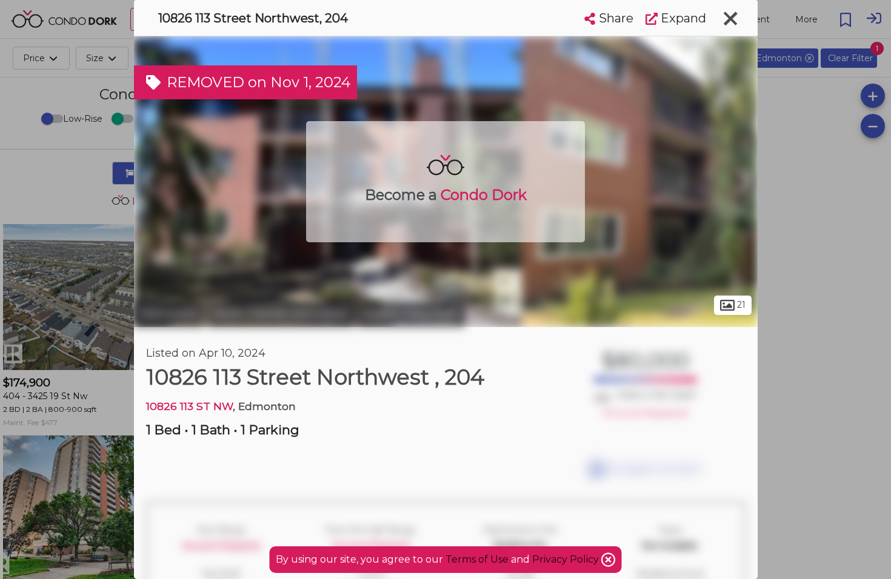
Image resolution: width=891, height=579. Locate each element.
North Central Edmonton (280, 313)
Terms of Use (477, 559)
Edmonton (169, 313)
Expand (682, 18)
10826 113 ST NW (189, 406)
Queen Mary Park (411, 313)
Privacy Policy (566, 559)
